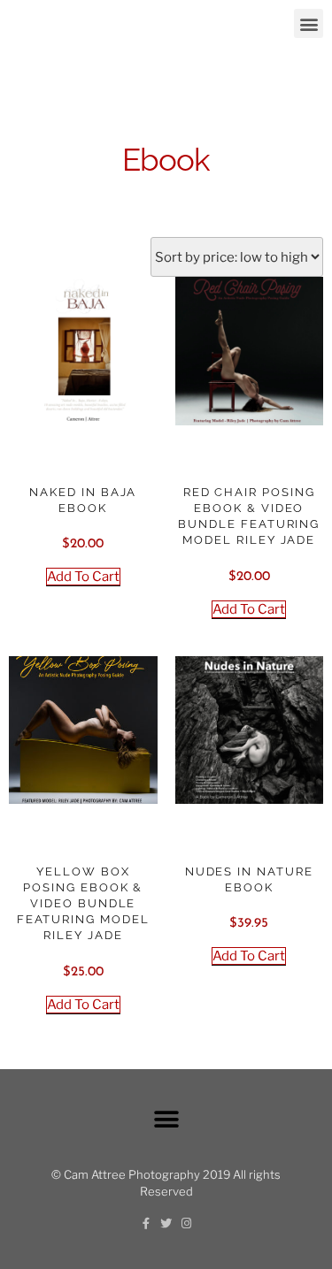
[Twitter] (166, 1223)
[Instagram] (186, 1223)
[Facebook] (145, 1223)
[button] (308, 23)
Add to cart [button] (83, 577)
